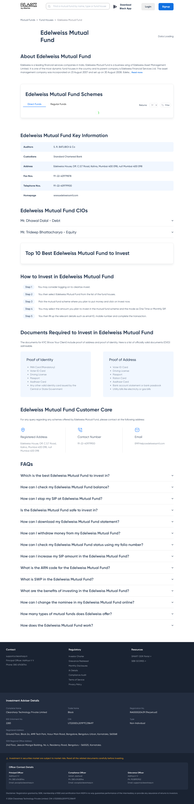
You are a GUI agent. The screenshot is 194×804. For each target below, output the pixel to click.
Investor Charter (76, 656)
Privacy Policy (75, 684)
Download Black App (125, 6)
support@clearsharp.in (16, 656)
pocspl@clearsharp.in (24, 783)
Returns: (143, 105)
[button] (34, 104)
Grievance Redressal (79, 661)
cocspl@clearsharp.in (83, 783)
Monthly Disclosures (78, 665)
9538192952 (136, 779)
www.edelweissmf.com (66, 195)
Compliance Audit (77, 675)
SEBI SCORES (138, 661)
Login (148, 6)
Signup (166, 6)
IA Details (73, 670)
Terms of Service (76, 679)
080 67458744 (18, 779)
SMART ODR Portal (141, 656)
